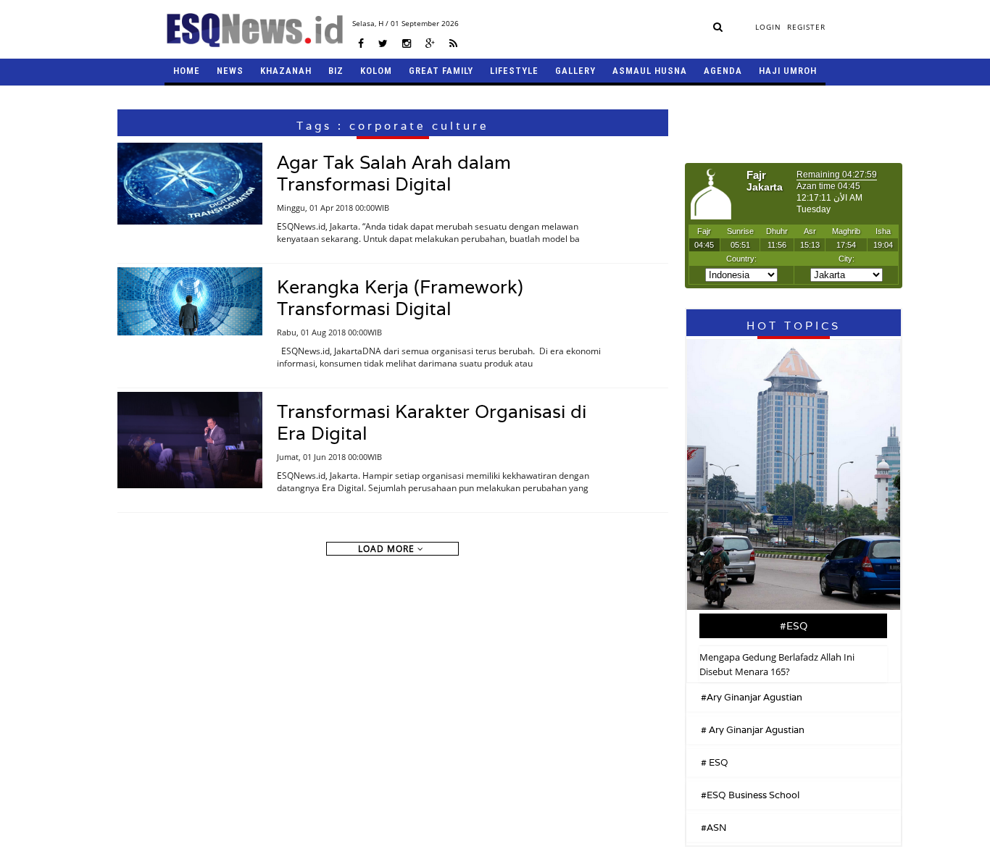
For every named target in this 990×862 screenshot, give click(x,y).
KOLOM (376, 70)
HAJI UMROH (788, 70)
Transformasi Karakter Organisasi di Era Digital (431, 422)
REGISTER (806, 27)
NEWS (230, 70)
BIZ (336, 70)
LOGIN (768, 27)
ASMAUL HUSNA (649, 70)
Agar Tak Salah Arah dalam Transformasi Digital (394, 173)
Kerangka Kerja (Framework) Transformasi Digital (400, 297)
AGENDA (723, 70)
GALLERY (575, 70)
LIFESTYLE (514, 70)
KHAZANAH (286, 70)
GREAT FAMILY (441, 70)
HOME (186, 70)
